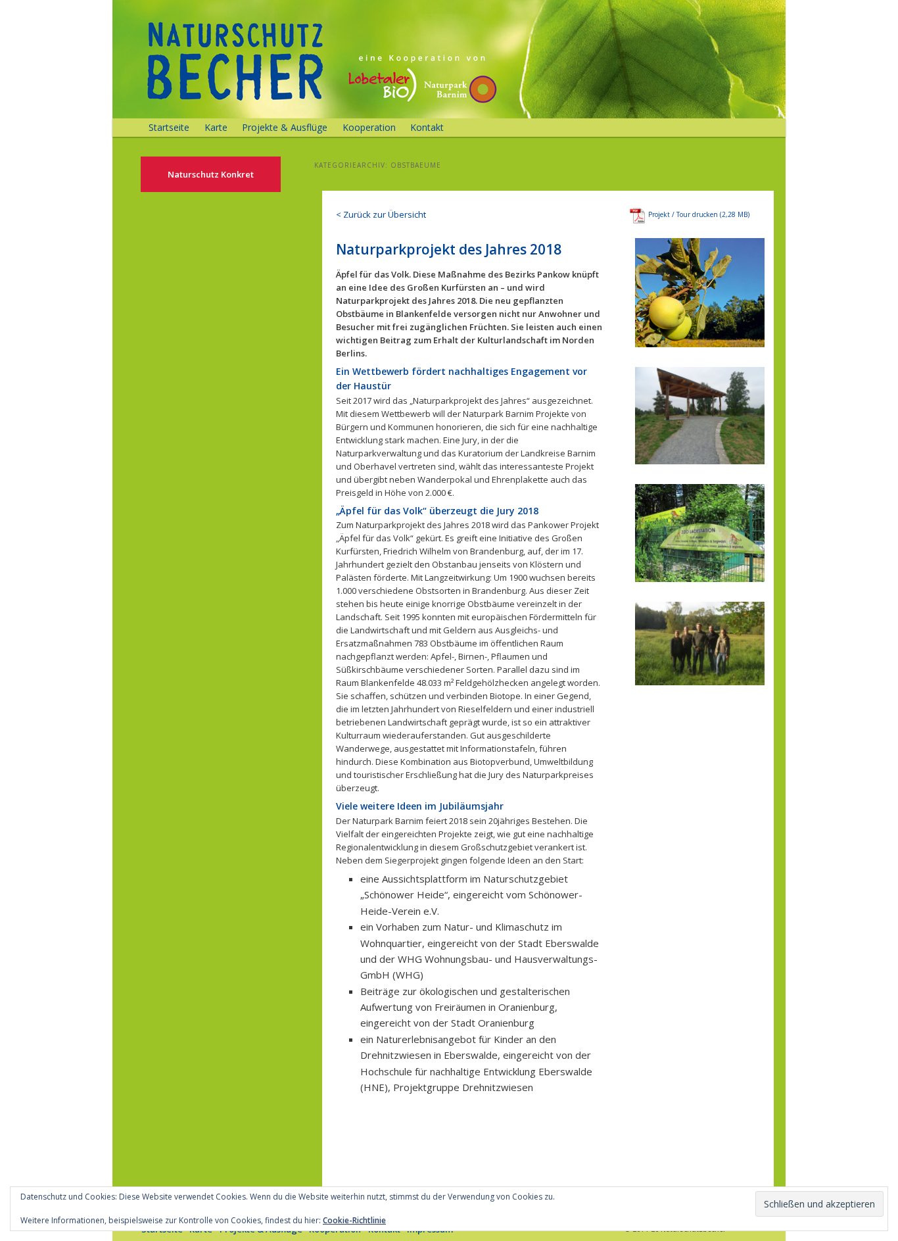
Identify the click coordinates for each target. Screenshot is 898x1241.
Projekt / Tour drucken (683, 214)
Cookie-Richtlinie (354, 1220)
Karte (215, 127)
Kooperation (369, 127)
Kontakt (427, 127)
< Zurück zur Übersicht (381, 214)
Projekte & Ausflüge (284, 127)
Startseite (169, 127)
